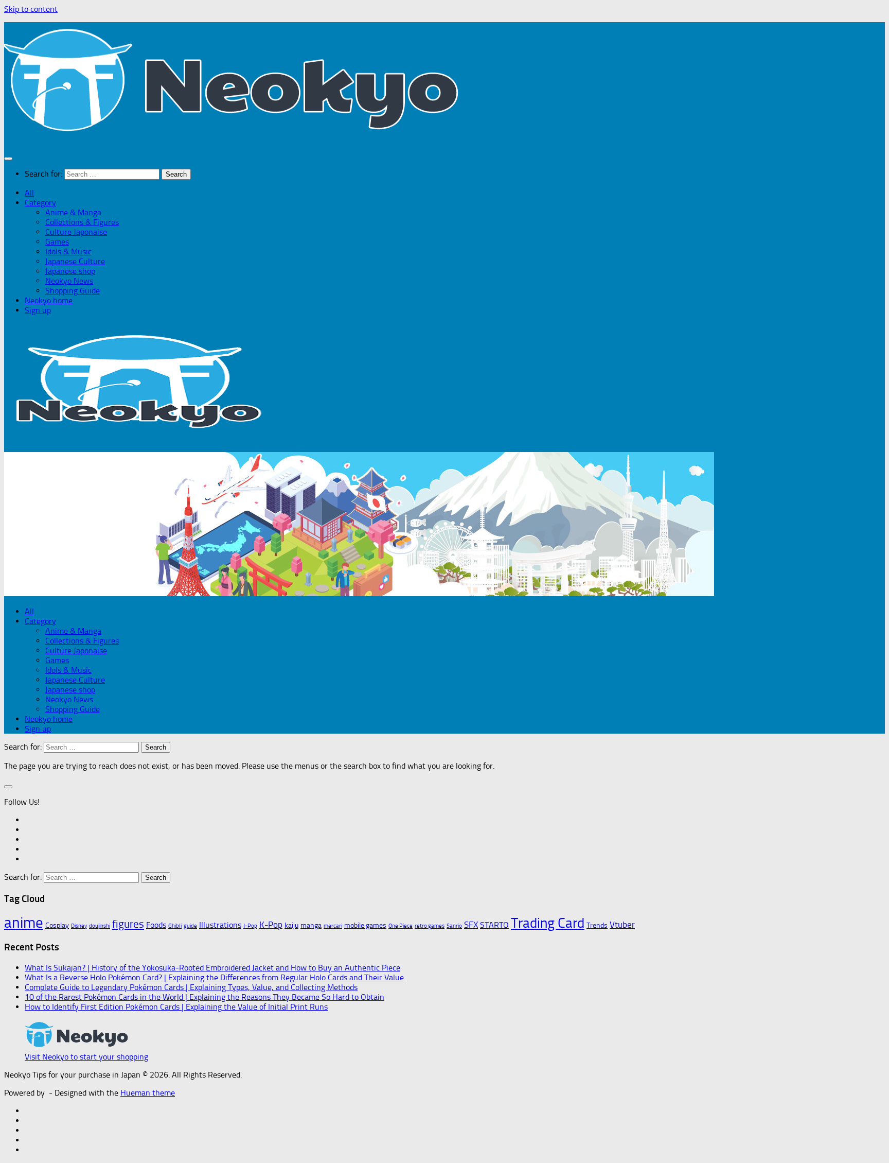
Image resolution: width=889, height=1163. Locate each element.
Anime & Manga (73, 212)
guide (190, 926)
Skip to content (31, 9)
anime (23, 922)
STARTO (494, 925)
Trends (597, 925)
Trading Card (547, 923)
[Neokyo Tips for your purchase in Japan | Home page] (234, 138)
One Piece (400, 926)
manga (311, 925)
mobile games (365, 925)
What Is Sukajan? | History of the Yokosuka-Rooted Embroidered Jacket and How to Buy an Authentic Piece (212, 968)
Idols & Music (68, 251)
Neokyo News (69, 281)
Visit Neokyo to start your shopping (86, 1057)
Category (40, 202)
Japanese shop (70, 271)
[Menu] (8, 158)
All (29, 193)
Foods (156, 925)
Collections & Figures (82, 222)
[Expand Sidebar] (8, 786)
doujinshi (99, 926)
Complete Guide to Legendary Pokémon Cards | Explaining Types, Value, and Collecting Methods (191, 987)
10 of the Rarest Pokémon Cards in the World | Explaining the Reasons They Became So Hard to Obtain (204, 997)
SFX (471, 924)
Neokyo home (49, 300)
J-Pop (250, 926)
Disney (79, 926)
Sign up (38, 310)
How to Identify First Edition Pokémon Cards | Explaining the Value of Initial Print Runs (176, 1007)
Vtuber (622, 924)
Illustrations (220, 925)
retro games (429, 926)
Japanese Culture (75, 261)
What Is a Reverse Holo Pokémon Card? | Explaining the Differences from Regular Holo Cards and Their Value (214, 977)
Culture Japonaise (76, 232)
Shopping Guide (72, 291)
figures (128, 923)
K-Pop (270, 924)
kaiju (291, 925)
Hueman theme (147, 1093)
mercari (333, 926)
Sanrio (454, 926)
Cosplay (57, 925)
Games (57, 242)
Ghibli (175, 926)
